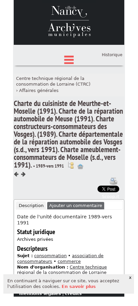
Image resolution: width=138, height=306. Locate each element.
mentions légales (40, 293)
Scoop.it (110, 196)
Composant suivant (23, 174)
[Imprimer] (114, 181)
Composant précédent (16, 174)
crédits (73, 293)
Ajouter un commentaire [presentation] (75, 205)
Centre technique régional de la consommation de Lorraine (62, 270)
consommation (50, 255)
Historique (112, 55)
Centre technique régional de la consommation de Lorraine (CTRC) (53, 81)
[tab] (31, 206)
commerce (69, 261)
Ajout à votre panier (80, 167)
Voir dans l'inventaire (70, 165)
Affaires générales (39, 90)
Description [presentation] (31, 205)
